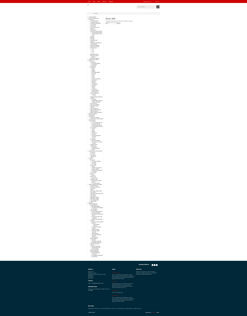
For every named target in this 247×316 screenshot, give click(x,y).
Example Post (115, 295)
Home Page (91, 308)
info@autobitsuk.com (97, 283)
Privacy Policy (121, 308)
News (99, 1)
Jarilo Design (154, 312)
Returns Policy (137, 308)
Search (158, 6)
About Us (104, 1)
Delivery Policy (129, 308)
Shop (94, 1)
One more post (115, 273)
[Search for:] (111, 23)
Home (89, 1)
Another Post (115, 290)
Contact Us (111, 1)
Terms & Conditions (105, 308)
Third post (114, 281)
